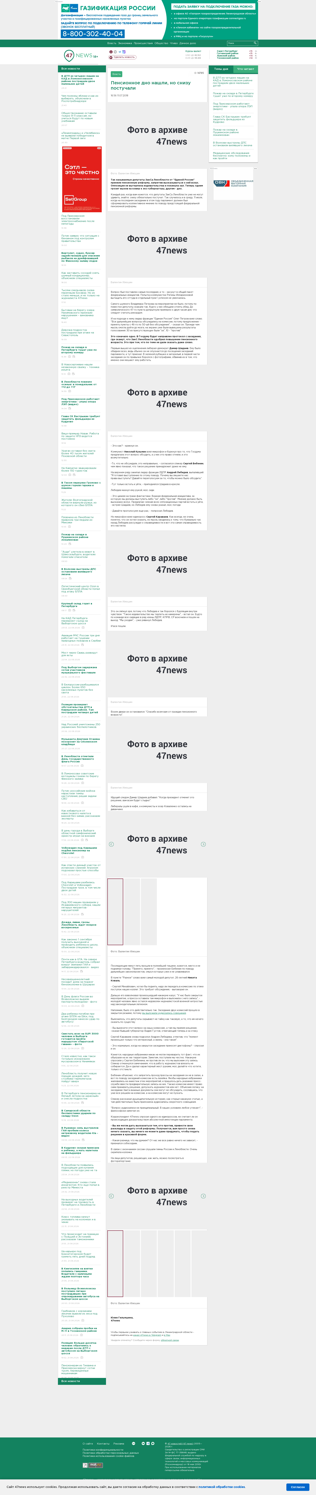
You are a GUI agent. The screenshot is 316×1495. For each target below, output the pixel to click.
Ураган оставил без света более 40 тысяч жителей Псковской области (78, 455)
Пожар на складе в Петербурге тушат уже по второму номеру (233, 94)
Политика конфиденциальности (103, 1450)
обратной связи (170, 1340)
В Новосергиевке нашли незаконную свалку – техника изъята (80, 369)
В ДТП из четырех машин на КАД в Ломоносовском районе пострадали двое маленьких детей (232, 82)
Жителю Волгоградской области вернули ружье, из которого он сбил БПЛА (78, 504)
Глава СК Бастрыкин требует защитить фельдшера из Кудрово (232, 119)
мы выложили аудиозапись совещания (164, 1013)
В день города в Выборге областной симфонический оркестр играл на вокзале (78, 835)
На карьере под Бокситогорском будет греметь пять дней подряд (78, 1256)
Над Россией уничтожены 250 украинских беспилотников (80, 727)
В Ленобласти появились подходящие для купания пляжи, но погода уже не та (79, 1170)
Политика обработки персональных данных (111, 1453)
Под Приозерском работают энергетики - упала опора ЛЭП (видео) (232, 106)
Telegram (148, 1443)
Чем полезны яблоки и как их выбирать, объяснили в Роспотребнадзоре (79, 100)
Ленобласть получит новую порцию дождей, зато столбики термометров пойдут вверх (79, 1079)
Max (152, 1443)
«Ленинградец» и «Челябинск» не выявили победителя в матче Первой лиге (80, 138)
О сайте (88, 1444)
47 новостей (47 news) (180, 1444)
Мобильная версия (111, 51)
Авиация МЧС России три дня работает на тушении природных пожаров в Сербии (81, 640)
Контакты (103, 1444)
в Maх (167, 1335)
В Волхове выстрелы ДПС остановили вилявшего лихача (232, 144)
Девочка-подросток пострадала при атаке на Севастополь (77, 334)
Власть (111, 43)
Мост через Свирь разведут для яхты (79, 656)
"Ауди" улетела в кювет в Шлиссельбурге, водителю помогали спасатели (78, 556)
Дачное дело (188, 43)
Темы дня (221, 69)
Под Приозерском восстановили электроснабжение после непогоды (77, 222)
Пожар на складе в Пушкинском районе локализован (226, 132)
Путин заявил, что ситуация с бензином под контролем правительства (80, 240)
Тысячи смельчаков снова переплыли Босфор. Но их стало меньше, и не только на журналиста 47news (80, 296)
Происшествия (143, 43)
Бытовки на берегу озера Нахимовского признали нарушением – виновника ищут (77, 316)
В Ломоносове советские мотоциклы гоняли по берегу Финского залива (80, 778)
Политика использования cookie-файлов (108, 1456)
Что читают (245, 69)
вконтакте (115, 51)
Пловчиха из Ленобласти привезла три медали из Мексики (77, 522)
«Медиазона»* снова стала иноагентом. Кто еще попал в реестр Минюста (80, 1187)
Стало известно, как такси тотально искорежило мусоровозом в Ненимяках (78, 1061)
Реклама (118, 1444)
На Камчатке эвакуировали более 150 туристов (78, 471)
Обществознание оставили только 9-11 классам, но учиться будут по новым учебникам (79, 119)
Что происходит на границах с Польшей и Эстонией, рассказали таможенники (80, 1239)
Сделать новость (124, 57)
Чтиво (174, 43)
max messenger (123, 51)
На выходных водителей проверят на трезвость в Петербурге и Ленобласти (78, 1204)
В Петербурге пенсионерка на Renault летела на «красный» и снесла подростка (80, 1098)
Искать (255, 43)
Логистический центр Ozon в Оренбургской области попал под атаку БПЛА (80, 591)
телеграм (119, 51)
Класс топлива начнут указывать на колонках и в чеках (78, 1221)
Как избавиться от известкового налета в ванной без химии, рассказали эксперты (80, 817)
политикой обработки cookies (222, 1487)
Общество (161, 43)
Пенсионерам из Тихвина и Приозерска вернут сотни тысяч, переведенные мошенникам (78, 1371)
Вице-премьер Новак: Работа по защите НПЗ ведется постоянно (80, 438)
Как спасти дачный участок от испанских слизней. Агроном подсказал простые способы (81, 870)
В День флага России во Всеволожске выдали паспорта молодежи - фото (79, 1001)
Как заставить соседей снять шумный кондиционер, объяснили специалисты (80, 277)
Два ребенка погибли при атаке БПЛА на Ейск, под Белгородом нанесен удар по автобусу (80, 1020)
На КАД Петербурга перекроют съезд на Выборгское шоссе (74, 623)
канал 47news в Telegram (147, 1335)
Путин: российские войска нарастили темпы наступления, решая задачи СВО (78, 797)
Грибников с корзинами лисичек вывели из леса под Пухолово (79, 1316)
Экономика (125, 43)
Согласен (298, 1487)
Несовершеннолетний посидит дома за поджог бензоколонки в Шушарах (78, 984)
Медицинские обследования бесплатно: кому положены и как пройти (231, 155)
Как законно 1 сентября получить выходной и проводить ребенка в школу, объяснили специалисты (79, 945)
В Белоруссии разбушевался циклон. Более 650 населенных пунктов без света (80, 691)
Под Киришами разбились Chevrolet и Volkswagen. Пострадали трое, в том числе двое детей (81, 888)
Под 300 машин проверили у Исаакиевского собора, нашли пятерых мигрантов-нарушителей (80, 908)
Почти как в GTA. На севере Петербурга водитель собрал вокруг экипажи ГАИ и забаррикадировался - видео (80, 965)
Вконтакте (143, 1443)
